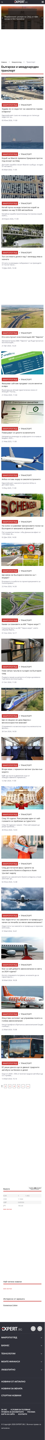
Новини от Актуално (13, 1381)
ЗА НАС (4, 1409)
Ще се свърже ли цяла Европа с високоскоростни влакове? (16, 721)
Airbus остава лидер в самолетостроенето (21, 479)
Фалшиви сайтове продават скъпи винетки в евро (22, 384)
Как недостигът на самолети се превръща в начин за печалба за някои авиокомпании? (22, 921)
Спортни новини (11, 1395)
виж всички (7, 1289)
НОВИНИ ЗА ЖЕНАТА (11, 1388)
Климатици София (10, 1305)
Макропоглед (10, 105)
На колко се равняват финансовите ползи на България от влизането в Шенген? (22, 527)
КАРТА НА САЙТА (8, 1414)
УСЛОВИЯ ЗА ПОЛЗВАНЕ (20, 1409)
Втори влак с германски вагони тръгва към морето (22, 770)
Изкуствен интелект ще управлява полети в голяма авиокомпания (22, 1019)
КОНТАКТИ (22, 1414)
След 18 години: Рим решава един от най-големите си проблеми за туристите (21, 819)
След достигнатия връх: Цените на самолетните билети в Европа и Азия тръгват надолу (19, 870)
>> (28, 1086)
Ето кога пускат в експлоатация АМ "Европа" (23, 337)
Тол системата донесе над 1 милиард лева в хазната (22, 257)
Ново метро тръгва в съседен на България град (21, 672)
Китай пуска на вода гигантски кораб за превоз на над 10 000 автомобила (20, 208)
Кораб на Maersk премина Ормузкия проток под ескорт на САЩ (22, 159)
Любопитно (8, 1369)
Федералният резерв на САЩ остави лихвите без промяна (21, 17)
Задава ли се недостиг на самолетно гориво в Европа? (22, 110)
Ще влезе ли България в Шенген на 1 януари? (19, 576)
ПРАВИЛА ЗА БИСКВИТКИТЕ (12, 1412)
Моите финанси (10, 1361)
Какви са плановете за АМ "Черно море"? (21, 624)
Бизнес (5, 1345)
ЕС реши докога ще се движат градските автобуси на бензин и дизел (20, 1068)
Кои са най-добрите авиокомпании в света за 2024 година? (22, 970)
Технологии (8, 1353)
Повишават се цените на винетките (18, 432)
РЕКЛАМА (31, 1412)
